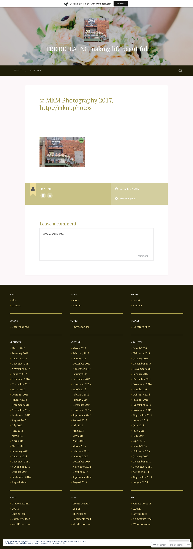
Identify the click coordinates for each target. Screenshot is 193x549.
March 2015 (18, 446)
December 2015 (21, 404)
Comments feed (21, 519)
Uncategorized (20, 327)
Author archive (43, 195)
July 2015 (17, 425)
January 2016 (19, 399)
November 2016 (21, 384)
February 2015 (20, 451)
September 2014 (21, 477)
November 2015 (21, 410)
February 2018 (20, 353)
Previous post (127, 198)
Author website (50, 195)
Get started (121, 4)
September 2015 (21, 415)
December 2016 (21, 379)
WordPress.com (21, 524)
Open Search (180, 70)
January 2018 (19, 358)
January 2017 (19, 374)
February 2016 (20, 394)
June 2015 (17, 430)
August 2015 (19, 420)
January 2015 (19, 456)
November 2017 (21, 369)
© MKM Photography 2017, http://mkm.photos (76, 104)
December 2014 (21, 461)
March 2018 (18, 348)
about (18, 70)
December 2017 (21, 363)
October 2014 (19, 471)
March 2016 (18, 389)
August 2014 (19, 482)
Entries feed (19, 513)
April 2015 (18, 441)
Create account (21, 503)
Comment (143, 255)
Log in (15, 508)
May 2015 (17, 435)
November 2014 (21, 466)
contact (35, 70)
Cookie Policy (60, 543)
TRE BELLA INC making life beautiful (96, 49)
